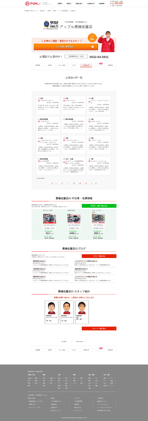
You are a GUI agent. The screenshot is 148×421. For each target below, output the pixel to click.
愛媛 (96, 385)
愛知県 (49, 10)
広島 (96, 380)
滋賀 (74, 380)
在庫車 (50, 65)
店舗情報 (37, 65)
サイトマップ (77, 410)
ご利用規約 (100, 398)
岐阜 (59, 388)
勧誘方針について (102, 401)
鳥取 (89, 378)
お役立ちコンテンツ (56, 410)
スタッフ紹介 (62, 65)
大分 (104, 383)
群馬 (44, 383)
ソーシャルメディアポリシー (105, 407)
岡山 (89, 380)
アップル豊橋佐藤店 (63, 10)
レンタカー (77, 398)
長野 (66, 378)
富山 (59, 380)
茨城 (44, 385)
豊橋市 (54, 10)
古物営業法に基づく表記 (103, 410)
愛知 (66, 385)
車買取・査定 (31, 398)
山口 (89, 383)
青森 (36, 378)
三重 (66, 388)
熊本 (111, 380)
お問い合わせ (77, 407)
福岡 (104, 378)
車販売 (52, 398)
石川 (66, 380)
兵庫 (81, 383)
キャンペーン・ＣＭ (34, 407)
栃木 (51, 383)
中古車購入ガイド (57, 401)
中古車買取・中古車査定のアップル (37, 395)
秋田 (29, 383)
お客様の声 (86, 65)
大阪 (74, 378)
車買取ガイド (32, 404)
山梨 (66, 383)
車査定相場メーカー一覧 (35, 401)
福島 (29, 385)
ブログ (74, 65)
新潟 (59, 378)
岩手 (29, 380)
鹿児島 (105, 385)
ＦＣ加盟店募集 (78, 401)
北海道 (29, 378)
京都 (81, 378)
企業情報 (76, 404)
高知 (89, 388)
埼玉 (44, 380)
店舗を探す (42, 10)
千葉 (51, 380)
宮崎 (111, 383)
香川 (89, 385)
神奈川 (52, 378)
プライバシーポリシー (103, 404)
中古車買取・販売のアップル (31, 10)
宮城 (36, 380)
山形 (36, 383)
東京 (44, 378)
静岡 (59, 385)
